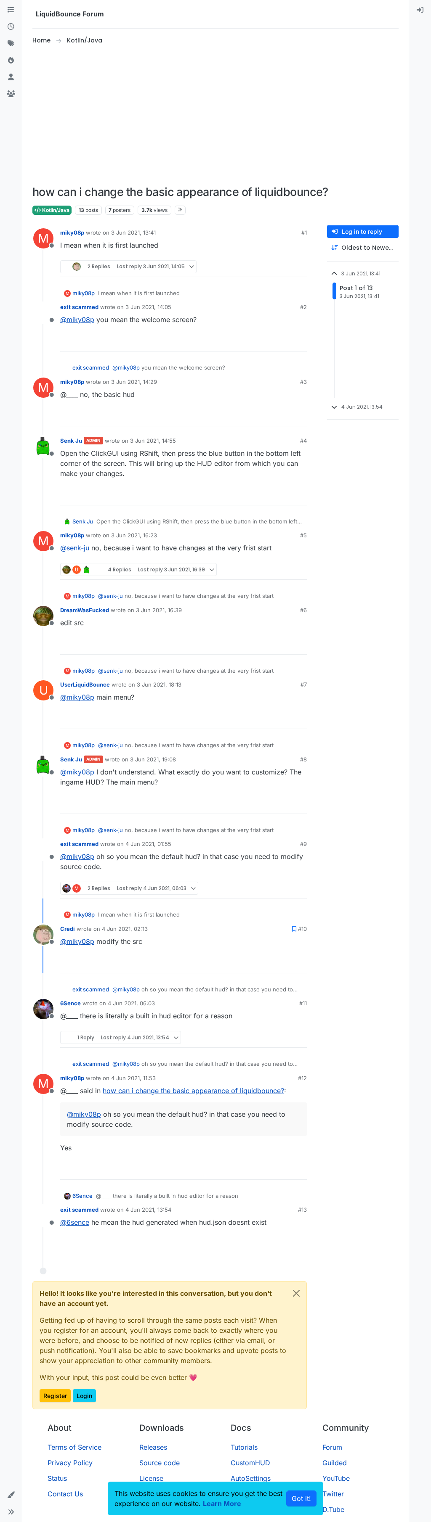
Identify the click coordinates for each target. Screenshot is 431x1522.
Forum (332, 1447)
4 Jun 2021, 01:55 (148, 843)
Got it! (301, 1498)
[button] (11, 1495)
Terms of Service (74, 1447)
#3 (303, 381)
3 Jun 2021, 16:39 (159, 610)
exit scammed (79, 307)
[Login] (420, 10)
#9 (303, 843)
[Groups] (11, 94)
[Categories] (11, 10)
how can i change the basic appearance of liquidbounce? (193, 1090)
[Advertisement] (224, 115)
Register (55, 1395)
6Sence (70, 1003)
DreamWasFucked (84, 610)
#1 (304, 232)
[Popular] (11, 60)
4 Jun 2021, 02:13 (125, 928)
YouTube (336, 1478)
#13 (302, 1209)
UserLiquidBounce (85, 684)
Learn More (222, 1503)
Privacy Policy (70, 1463)
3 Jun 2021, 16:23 (134, 535)
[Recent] (11, 27)
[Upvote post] (285, 266)
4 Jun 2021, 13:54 (148, 1209)
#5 (303, 535)
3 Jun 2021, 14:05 (148, 307)
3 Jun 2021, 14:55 (153, 440)
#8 (303, 759)
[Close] (296, 1293)
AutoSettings (251, 1478)
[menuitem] (420, 10)
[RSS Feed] (180, 210)
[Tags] (11, 43)
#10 (302, 928)
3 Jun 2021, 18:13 (159, 684)
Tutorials (244, 1447)
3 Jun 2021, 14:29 (134, 381)
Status (57, 1478)
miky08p (72, 232)
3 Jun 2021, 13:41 (133, 232)
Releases (153, 1447)
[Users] (11, 77)
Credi (67, 928)
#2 (303, 307)
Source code (159, 1463)
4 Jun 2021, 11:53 (133, 1078)
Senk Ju (71, 440)
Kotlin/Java (55, 210)
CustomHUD (250, 1463)
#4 (303, 440)
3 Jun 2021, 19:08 (153, 759)
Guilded (334, 1463)
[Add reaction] (269, 266)
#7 (304, 684)
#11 (303, 1003)
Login (84, 1395)
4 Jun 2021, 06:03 (131, 1003)
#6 (303, 610)
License (151, 1478)
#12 (302, 1078)
